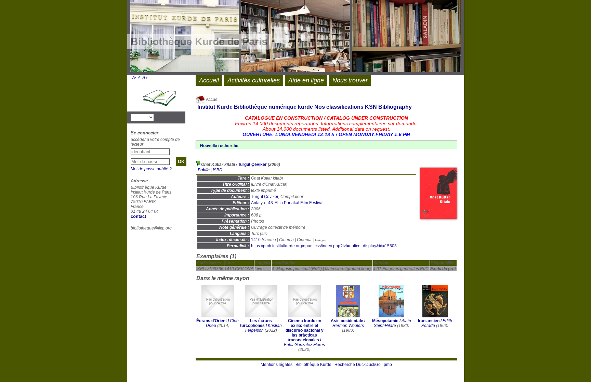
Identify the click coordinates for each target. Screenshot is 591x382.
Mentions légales (276, 364)
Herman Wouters (348, 325)
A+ (145, 77)
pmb (388, 364)
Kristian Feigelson (263, 328)
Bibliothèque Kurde (313, 364)
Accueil (212, 99)
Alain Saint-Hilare (392, 323)
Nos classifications (339, 107)
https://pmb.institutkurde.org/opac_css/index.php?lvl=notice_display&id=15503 (324, 245)
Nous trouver (350, 80)
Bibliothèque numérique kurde (273, 107)
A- (134, 77)
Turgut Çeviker (252, 164)
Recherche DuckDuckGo (357, 364)
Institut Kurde (215, 107)
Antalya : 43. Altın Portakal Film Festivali (288, 202)
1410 (256, 239)
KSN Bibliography (388, 107)
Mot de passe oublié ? (151, 169)
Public (204, 170)
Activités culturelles (253, 80)
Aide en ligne (306, 80)
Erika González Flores (304, 344)
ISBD (217, 170)
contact (138, 216)
